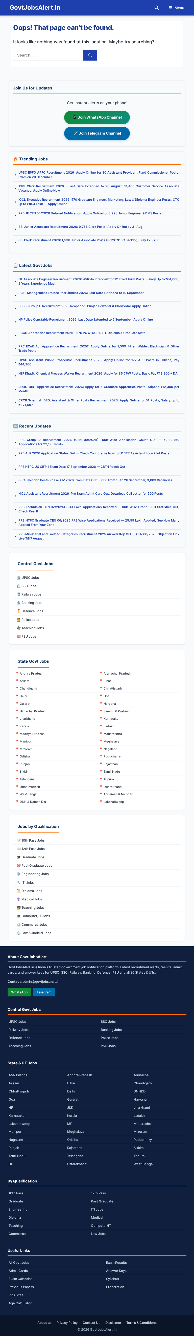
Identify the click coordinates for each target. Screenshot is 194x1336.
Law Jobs (98, 1234)
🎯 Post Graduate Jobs (34, 865)
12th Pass (98, 1193)
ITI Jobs (97, 1209)
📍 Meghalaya (109, 741)
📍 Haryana (107, 704)
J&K (70, 1107)
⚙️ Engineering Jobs (33, 874)
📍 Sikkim (22, 771)
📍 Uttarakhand (110, 787)
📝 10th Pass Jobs (31, 840)
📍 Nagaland (108, 749)
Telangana (75, 1156)
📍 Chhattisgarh (110, 688)
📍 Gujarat (22, 704)
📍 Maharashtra (110, 734)
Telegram (44, 992)
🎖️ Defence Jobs (30, 611)
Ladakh (139, 1116)
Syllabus (112, 1279)
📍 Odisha (22, 756)
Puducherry (143, 1140)
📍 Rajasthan (108, 764)
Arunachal (141, 1075)
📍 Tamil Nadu (109, 771)
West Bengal (143, 1164)
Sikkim (138, 1148)
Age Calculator (20, 1303)
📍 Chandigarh (26, 688)
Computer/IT (101, 1225)
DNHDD (140, 1091)
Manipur (15, 1131)
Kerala (72, 1116)
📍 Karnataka (108, 718)
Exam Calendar (20, 1279)
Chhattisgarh (19, 1091)
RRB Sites (16, 1295)
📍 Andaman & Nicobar (116, 794)
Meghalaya (75, 1131)
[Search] (90, 55)
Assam (14, 1083)
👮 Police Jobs (28, 620)
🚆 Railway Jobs (29, 594)
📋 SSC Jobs (26, 586)
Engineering (18, 1209)
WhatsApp (19, 992)
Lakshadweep (19, 1124)
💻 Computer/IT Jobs (33, 916)
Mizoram (140, 1131)
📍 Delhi (21, 696)
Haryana (140, 1099)
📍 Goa (104, 696)
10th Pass (16, 1193)
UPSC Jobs (17, 1021)
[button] (157, 7)
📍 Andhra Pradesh (29, 673)
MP (69, 1124)
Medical (97, 1217)
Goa (12, 1099)
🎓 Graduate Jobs (30, 857)
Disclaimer (113, 1323)
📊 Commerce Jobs (32, 924)
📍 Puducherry (110, 756)
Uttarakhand (77, 1164)
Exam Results (116, 1262)
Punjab (14, 1148)
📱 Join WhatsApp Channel (97, 117)
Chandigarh (143, 1083)
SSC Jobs (108, 1021)
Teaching (16, 1225)
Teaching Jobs (20, 1046)
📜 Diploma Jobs (29, 891)
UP (11, 1164)
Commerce (17, 1234)
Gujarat (73, 1099)
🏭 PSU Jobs (26, 636)
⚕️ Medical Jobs (29, 899)
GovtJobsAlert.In (35, 7)
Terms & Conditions (141, 1323)
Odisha (72, 1140)
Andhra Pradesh (79, 1075)
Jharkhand (142, 1107)
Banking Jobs (111, 1030)
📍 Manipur (23, 741)
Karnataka (16, 1116)
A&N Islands (18, 1075)
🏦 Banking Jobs (29, 603)
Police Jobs (109, 1038)
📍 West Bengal (26, 794)
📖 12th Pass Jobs (31, 849)
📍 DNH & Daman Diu (30, 802)
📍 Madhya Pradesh (29, 734)
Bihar (71, 1083)
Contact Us (91, 1323)
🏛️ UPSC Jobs (28, 578)
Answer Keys (116, 1271)
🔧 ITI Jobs (25, 882)
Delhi (71, 1091)
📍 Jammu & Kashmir (114, 711)
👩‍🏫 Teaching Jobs (30, 907)
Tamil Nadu (17, 1156)
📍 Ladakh (106, 726)
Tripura (139, 1156)
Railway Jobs (19, 1030)
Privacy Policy (67, 1323)
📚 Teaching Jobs (30, 628)
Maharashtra (143, 1124)
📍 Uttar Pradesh (27, 787)
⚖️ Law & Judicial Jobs (34, 933)
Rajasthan (74, 1148)
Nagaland (16, 1140)
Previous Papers (21, 1287)
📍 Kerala (22, 726)
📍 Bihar (105, 681)
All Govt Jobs (19, 1262)
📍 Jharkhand (25, 718)
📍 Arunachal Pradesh (115, 673)
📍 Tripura (106, 779)
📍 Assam (22, 681)
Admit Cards (18, 1271)
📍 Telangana (25, 779)
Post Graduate (102, 1201)
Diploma (15, 1217)
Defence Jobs (19, 1038)
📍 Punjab (22, 764)
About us (44, 1323)
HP (11, 1107)
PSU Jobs (108, 1046)
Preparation (115, 1287)
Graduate (16, 1201)
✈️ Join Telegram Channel (97, 133)
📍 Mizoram (24, 749)
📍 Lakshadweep (111, 802)
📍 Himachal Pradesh (30, 711)
